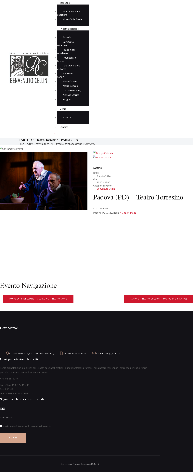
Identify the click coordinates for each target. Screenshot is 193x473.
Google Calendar (105, 153)
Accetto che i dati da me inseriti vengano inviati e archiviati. (27, 426)
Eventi (30, 144)
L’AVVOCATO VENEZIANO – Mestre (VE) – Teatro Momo (38, 299)
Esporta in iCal (103, 157)
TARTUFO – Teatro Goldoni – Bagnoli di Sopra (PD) (158, 299)
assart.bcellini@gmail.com (108, 353)
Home (21, 144)
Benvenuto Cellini (44, 144)
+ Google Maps (128, 212)
